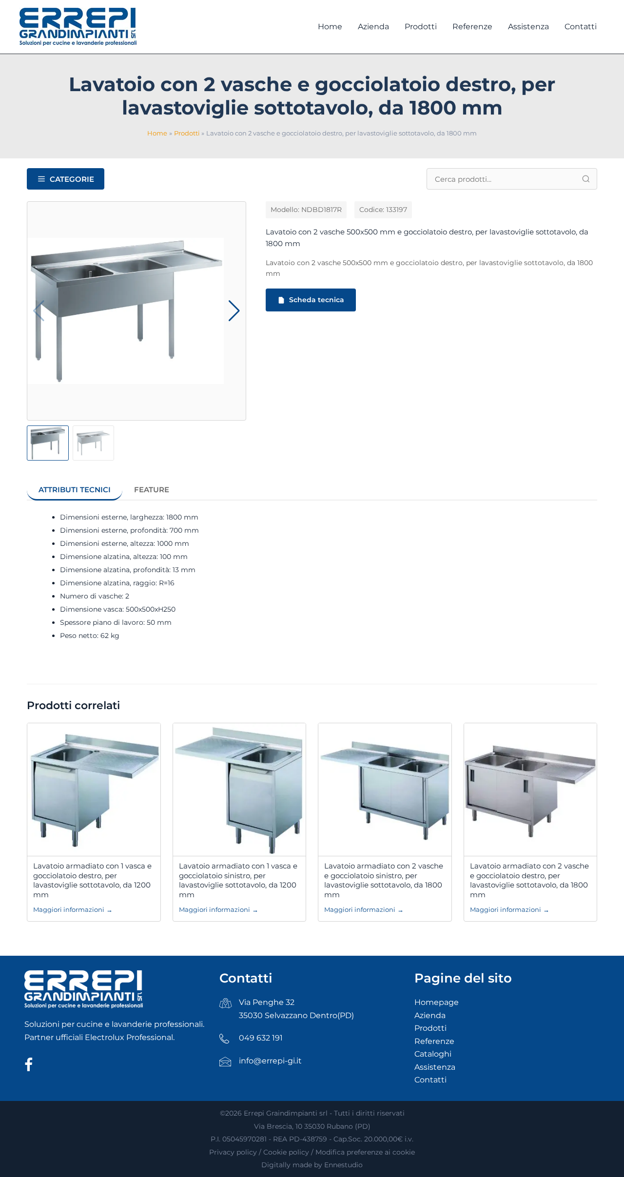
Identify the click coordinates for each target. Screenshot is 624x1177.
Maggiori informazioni (73, 909)
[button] (234, 311)
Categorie (72, 179)
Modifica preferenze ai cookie (365, 1152)
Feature (151, 489)
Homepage (436, 1002)
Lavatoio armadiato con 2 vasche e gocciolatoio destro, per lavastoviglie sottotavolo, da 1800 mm (529, 880)
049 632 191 (261, 1037)
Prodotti (430, 1028)
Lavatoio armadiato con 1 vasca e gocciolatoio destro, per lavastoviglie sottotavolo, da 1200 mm (92, 880)
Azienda (430, 1015)
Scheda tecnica (316, 299)
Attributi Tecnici (75, 489)
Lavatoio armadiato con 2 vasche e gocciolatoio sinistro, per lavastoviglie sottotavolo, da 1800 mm (383, 880)
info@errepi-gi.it (270, 1060)
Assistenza (434, 1067)
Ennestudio (343, 1164)
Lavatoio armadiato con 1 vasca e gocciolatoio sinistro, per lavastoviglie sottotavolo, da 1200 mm (238, 880)
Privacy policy (233, 1152)
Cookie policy (286, 1152)
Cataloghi (432, 1054)
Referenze (434, 1041)
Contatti (430, 1079)
